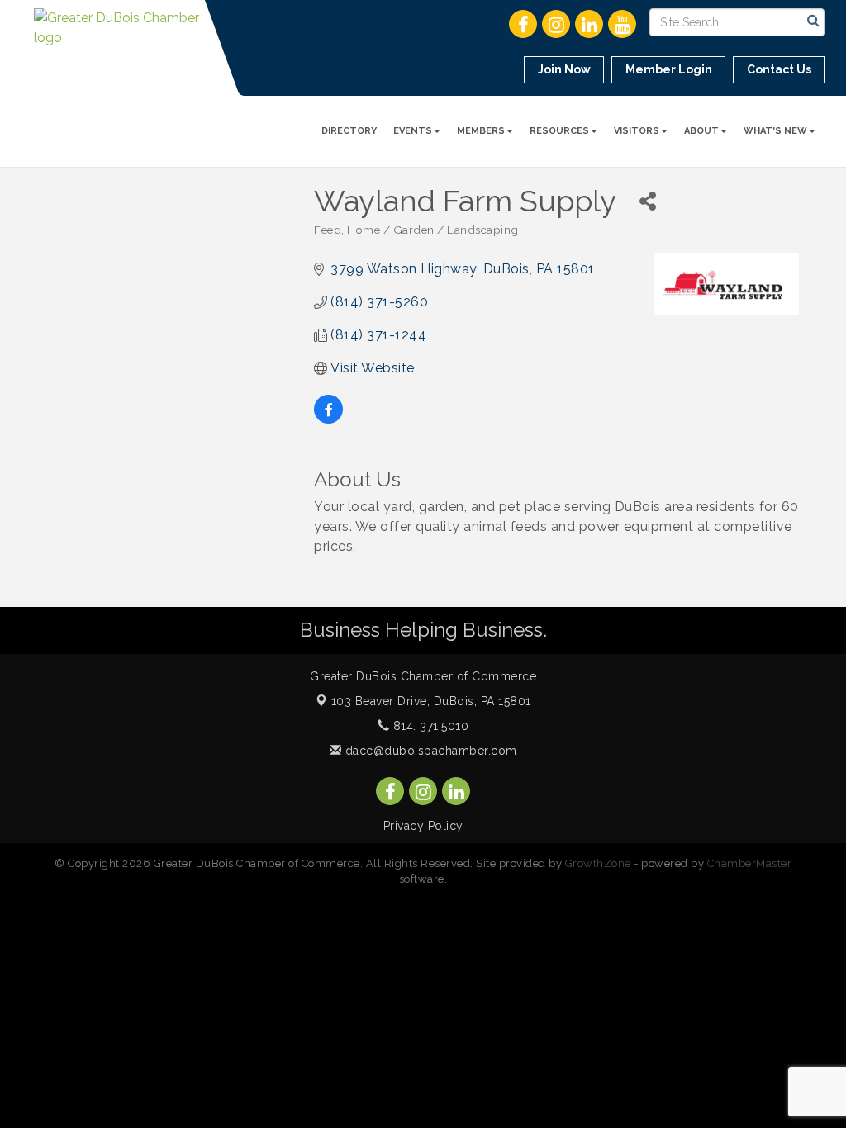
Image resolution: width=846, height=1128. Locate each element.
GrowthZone (598, 863)
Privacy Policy (423, 825)
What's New (775, 131)
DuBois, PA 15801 (431, 701)
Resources (559, 131)
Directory (349, 131)
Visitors (636, 131)
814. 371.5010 (428, 725)
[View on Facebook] (328, 419)
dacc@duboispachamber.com (429, 750)
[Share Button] (647, 201)
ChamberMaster (749, 863)
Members (481, 131)
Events (412, 131)
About (701, 131)
